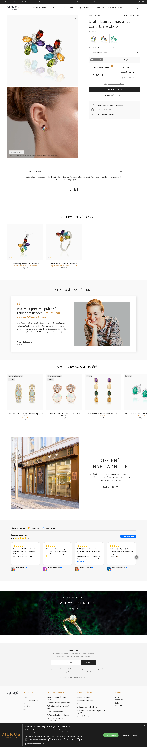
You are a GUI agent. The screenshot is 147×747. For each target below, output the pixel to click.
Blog (24, 709)
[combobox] (114, 52)
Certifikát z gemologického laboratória (110, 105)
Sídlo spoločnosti (119, 704)
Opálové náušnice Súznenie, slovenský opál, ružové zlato (64, 415)
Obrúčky (100, 8)
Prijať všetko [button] (111, 735)
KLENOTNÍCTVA (110, 487)
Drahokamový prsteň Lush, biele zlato (64, 263)
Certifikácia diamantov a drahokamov (56, 720)
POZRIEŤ (73, 609)
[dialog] (73, 735)
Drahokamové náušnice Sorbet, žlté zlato (103, 414)
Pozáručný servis (83, 716)
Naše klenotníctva (119, 699)
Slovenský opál (73, 2)
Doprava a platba (83, 697)
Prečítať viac (78, 736)
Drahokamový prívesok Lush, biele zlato (25, 263)
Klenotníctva (125, 2)
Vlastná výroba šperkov (55, 712)
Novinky (60, 2)
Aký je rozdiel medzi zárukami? (114, 84)
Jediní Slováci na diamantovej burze (58, 698)
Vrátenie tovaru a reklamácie (87, 704)
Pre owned (112, 2)
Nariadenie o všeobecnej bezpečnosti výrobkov (91, 712)
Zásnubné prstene (85, 8)
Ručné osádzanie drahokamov (58, 715)
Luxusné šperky (66, 8)
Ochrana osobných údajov (87, 707)
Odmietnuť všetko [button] (130, 735)
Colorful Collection (131, 16)
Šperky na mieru (40, 8)
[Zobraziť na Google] (13, 569)
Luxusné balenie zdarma (105, 114)
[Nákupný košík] (143, 2)
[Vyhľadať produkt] (138, 8)
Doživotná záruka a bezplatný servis (58, 707)
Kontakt (118, 692)
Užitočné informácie (97, 2)
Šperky (53, 8)
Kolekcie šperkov (115, 8)
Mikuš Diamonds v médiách (30, 705)
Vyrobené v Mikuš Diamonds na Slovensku (111, 110)
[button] (10, 557)
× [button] (144, 725)
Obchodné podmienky (85, 701)
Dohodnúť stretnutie (114, 95)
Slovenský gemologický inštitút (58, 703)
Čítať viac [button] (48, 561)
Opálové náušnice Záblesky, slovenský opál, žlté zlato (25, 415)
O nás (84, 2)
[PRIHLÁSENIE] (139, 2)
